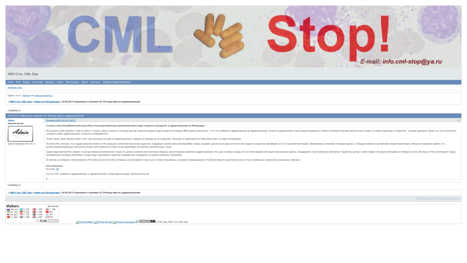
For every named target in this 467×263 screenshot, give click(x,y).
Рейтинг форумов (424, 198)
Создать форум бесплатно (447, 198)
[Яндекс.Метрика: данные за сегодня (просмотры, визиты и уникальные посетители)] (104, 222)
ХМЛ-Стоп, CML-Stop (21, 101)
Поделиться (51, 120)
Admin (11, 120)
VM (57, 169)
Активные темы (15, 87)
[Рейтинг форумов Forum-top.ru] (147, 222)
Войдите (26, 95)
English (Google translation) (117, 82)
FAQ (18, 82)
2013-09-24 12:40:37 (66, 120)
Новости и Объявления (46, 101)
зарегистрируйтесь (43, 95)
